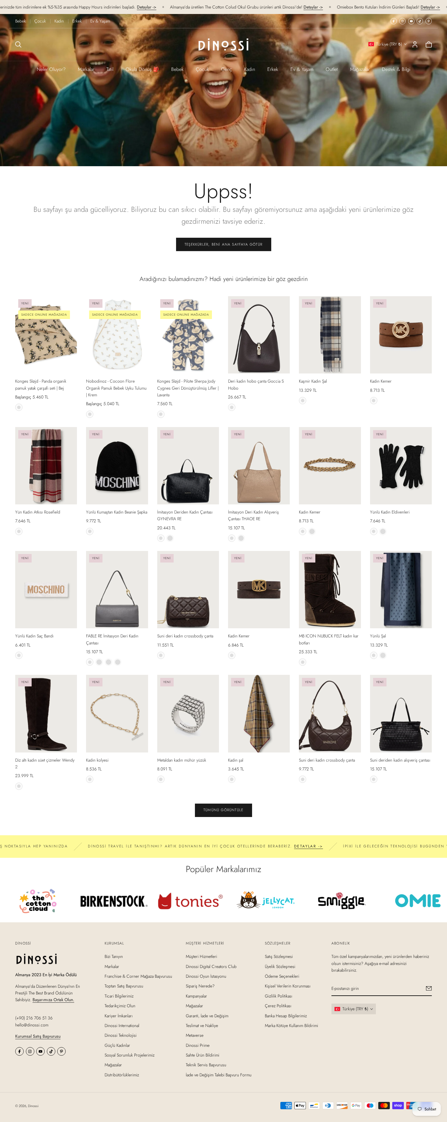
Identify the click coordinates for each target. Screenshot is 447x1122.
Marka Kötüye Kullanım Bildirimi (291, 1025)
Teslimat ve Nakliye (202, 1025)
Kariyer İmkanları (119, 1015)
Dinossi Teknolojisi (121, 1035)
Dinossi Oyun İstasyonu (206, 976)
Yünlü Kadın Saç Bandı (34, 636)
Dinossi (33, 1105)
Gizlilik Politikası (278, 996)
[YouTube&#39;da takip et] (411, 21)
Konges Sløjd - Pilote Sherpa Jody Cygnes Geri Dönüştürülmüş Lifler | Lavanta (188, 388)
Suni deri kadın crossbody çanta (185, 636)
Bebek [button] (177, 69)
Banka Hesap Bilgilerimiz (286, 1015)
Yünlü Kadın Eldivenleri (390, 512)
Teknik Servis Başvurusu (206, 1065)
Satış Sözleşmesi (279, 956)
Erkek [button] (272, 69)
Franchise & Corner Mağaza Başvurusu (138, 976)
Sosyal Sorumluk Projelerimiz (129, 1055)
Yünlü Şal (378, 636)
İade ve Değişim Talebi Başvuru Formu (218, 1075)
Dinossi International (122, 1025)
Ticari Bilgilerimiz (119, 996)
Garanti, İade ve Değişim (207, 1015)
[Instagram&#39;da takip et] (402, 21)
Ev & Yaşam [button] (302, 69)
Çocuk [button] (202, 69)
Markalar (86, 69)
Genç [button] (226, 69)
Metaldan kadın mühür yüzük (181, 760)
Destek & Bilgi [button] (396, 69)
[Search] (18, 44)
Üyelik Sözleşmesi (280, 966)
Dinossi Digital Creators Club (211, 966)
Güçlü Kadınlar (117, 1045)
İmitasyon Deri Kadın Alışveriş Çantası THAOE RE (253, 515)
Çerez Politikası (278, 1006)
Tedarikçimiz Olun (120, 1006)
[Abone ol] (429, 988)
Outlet (332, 69)
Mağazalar (360, 69)
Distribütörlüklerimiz (122, 1075)
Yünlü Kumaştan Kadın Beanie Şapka (116, 512)
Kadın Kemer (381, 381)
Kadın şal (235, 760)
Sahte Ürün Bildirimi (202, 1055)
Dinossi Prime (198, 1045)
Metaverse (194, 1035)
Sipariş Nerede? (200, 986)
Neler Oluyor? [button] (51, 69)
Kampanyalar (196, 996)
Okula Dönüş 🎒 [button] (142, 69)
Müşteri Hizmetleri (201, 956)
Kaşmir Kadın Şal (313, 381)
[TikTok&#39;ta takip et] (420, 21)
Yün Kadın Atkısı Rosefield (37, 512)
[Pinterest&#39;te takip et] (428, 21)
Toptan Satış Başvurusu (124, 986)
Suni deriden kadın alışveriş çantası (400, 760)
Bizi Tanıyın (114, 956)
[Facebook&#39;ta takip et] (393, 21)
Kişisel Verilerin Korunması (287, 986)
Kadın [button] (249, 69)
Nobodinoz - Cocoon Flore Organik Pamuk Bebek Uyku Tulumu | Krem (116, 388)
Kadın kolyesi (97, 760)
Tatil (109, 69)
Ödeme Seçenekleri (282, 976)
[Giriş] (415, 44)
